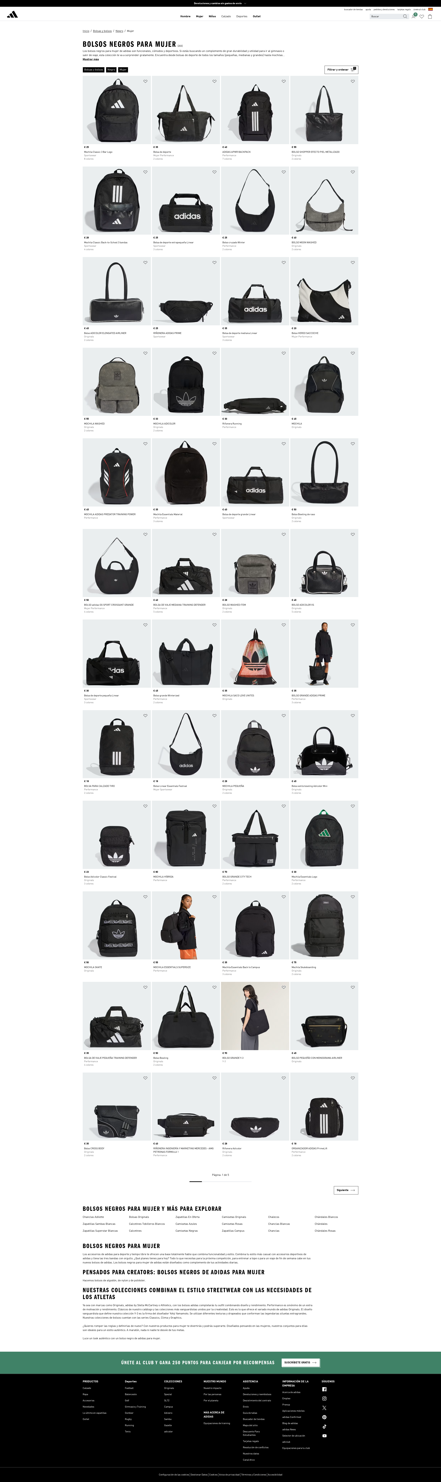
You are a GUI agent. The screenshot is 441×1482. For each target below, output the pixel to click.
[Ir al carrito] (430, 16)
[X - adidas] (340, 1408)
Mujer (199, 16)
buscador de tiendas (353, 10)
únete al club (419, 10)
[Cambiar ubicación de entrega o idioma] (430, 9)
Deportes (241, 16)
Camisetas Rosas (232, 1224)
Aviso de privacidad (229, 1475)
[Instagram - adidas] (340, 1399)
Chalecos (273, 1217)
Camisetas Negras (187, 1231)
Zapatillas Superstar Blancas (100, 1231)
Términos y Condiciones (253, 1475)
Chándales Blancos (326, 1217)
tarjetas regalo (404, 10)
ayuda (368, 10)
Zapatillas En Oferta (187, 1217)
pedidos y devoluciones (384, 10)
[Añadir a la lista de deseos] (145, 82)
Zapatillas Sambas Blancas (99, 1224)
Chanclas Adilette (93, 1217)
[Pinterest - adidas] (340, 1417)
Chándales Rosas (325, 1231)
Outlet (257, 16)
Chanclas (273, 1231)
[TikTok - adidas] (340, 1427)
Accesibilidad (275, 1475)
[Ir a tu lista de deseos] (422, 16)
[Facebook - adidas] (340, 1389)
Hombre (185, 16)
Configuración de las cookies (174, 1475)
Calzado (226, 16)
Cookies (213, 1475)
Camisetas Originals (234, 1217)
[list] (204, 70)
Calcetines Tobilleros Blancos (147, 1224)
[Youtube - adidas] (340, 1436)
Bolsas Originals (139, 1217)
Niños (212, 16)
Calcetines (135, 1231)
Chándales (321, 1224)
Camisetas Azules (186, 1224)
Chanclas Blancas (279, 1224)
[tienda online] (12, 15)
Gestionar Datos (199, 1475)
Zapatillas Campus (233, 1231)
